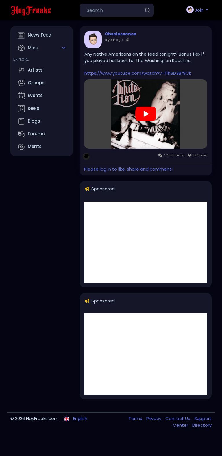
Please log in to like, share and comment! (128, 169)
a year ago (114, 39)
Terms (136, 418)
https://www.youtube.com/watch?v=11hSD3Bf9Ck (137, 73)
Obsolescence (120, 34)
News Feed (39, 35)
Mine (33, 48)
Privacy (154, 418)
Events (35, 95)
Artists (35, 70)
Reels (33, 108)
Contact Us (178, 418)
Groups (36, 83)
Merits (35, 146)
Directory (202, 425)
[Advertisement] (145, 242)
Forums (36, 134)
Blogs (34, 121)
